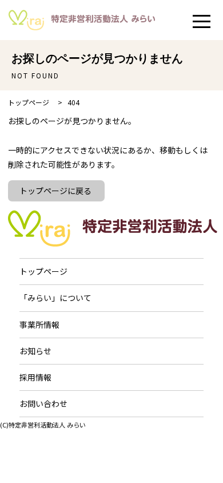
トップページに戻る (55, 190)
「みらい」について (55, 297)
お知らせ (35, 351)
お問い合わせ (43, 403)
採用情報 (35, 377)
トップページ (43, 271)
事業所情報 (39, 324)
